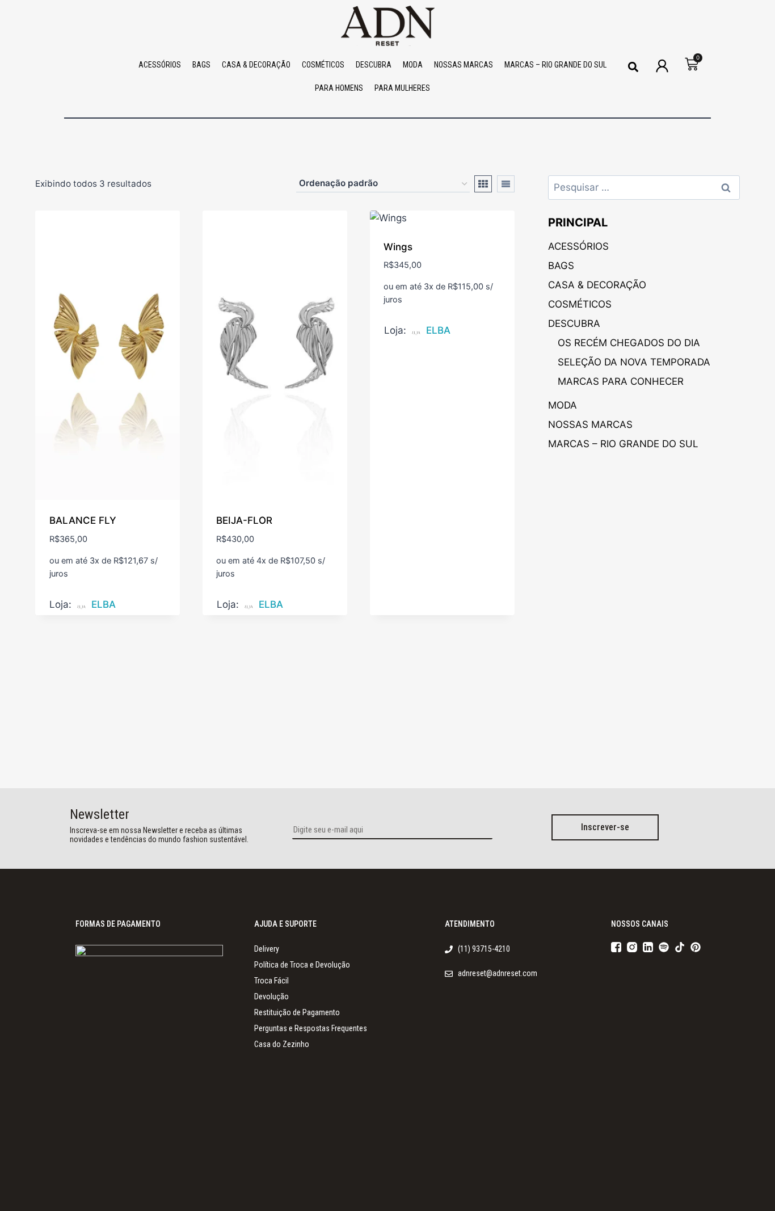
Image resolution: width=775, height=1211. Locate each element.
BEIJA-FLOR (244, 520)
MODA (413, 64)
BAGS (201, 64)
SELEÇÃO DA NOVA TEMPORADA (634, 362)
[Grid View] (483, 183)
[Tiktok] (680, 947)
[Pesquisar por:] (644, 187)
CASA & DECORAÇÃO (256, 64)
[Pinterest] (695, 947)
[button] (633, 66)
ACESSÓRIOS (159, 64)
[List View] (506, 183)
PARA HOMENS (339, 87)
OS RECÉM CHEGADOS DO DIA (629, 342)
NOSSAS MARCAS (463, 64)
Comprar (70, 607)
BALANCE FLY (82, 520)
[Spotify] (664, 947)
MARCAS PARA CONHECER (621, 381)
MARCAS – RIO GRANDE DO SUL (555, 64)
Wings (398, 247)
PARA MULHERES (402, 87)
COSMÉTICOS (323, 64)
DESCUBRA (373, 64)
